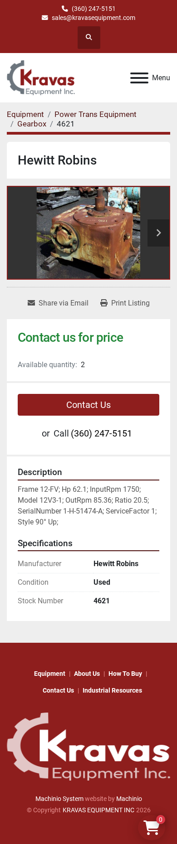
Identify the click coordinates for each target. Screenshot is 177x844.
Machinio (129, 798)
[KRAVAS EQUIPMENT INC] (88, 746)
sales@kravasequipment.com (93, 17)
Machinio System (59, 798)
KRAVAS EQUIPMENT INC (98, 810)
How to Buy (125, 673)
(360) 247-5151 (94, 8)
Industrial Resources (112, 690)
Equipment (49, 673)
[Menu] (139, 78)
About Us (87, 673)
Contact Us (88, 404)
